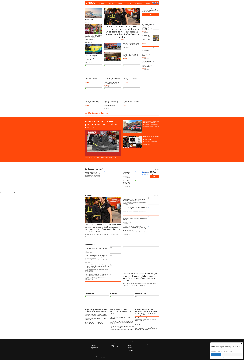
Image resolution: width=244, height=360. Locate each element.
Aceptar (216, 354)
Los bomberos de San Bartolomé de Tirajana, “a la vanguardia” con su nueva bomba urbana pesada (96, 315)
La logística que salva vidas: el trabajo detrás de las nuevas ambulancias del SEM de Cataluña (131, 80)
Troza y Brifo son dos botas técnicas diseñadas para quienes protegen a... (102, 157)
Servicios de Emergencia (89, 20)
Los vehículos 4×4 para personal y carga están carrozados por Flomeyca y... (151, 126)
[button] (241, 344)
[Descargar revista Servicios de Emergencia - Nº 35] (145, 172)
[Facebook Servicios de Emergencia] (154, 3)
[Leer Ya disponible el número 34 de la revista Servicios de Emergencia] (137, 183)
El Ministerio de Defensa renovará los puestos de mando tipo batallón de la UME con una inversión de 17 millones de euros (121, 323)
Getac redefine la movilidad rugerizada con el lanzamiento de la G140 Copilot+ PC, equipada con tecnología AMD (146, 312)
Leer (154, 176)
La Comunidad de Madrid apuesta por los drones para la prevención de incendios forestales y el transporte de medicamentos (146, 328)
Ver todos (156, 169)
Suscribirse (150, 14)
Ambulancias (101, 3)
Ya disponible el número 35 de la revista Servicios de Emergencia (127, 174)
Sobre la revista (94, 347)
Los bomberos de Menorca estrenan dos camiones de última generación (131, 44)
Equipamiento (138, 3)
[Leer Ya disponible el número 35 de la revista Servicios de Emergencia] (137, 174)
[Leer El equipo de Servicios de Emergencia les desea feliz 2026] (112, 179)
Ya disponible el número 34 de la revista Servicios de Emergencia (127, 182)
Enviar (113, 357)
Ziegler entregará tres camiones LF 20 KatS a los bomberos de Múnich (96, 310)
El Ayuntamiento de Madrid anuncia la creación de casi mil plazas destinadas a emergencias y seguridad (122, 317)
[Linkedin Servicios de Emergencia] (157, 3)
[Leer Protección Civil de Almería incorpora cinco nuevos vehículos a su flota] (122, 302)
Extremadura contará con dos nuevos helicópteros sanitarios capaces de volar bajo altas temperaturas (147, 64)
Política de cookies (226, 357)
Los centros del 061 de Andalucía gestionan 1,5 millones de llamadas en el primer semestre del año (147, 27)
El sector (129, 3)
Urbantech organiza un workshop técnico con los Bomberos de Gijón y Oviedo (151, 138)
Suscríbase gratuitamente (147, 344)
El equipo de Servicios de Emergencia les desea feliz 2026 (92, 173)
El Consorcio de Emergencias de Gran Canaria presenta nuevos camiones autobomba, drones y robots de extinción (147, 39)
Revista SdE (148, 3)
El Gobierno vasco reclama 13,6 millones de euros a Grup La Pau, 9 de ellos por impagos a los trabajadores (93, 57)
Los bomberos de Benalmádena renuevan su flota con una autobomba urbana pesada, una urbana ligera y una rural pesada (147, 51)
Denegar (227, 354)
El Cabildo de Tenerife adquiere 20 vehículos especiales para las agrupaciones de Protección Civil (131, 103)
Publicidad (93, 345)
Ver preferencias (237, 354)
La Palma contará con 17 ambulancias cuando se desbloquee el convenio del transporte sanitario (96, 247)
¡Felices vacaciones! (89, 19)
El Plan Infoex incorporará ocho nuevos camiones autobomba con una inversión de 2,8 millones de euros (93, 80)
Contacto (93, 344)
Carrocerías (120, 3)
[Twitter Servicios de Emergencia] (152, 3)
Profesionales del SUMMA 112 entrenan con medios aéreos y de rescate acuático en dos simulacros (97, 275)
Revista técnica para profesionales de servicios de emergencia (90, 3)
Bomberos (111, 3)
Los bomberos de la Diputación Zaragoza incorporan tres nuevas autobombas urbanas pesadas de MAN (130, 55)
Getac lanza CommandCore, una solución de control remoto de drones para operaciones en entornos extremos (145, 319)
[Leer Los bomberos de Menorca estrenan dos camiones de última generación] (112, 46)
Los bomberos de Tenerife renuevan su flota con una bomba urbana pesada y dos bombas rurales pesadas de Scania (135, 218)
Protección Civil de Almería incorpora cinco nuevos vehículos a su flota (121, 311)
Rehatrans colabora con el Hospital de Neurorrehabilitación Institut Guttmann (94, 323)
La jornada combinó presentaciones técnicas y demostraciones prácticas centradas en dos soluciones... (150, 143)
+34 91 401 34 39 (114, 346)
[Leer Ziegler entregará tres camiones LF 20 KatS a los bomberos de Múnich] (97, 302)
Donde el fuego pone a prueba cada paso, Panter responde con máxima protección (93, 103)
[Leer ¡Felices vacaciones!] (93, 13)
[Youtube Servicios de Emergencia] (155, 3)
